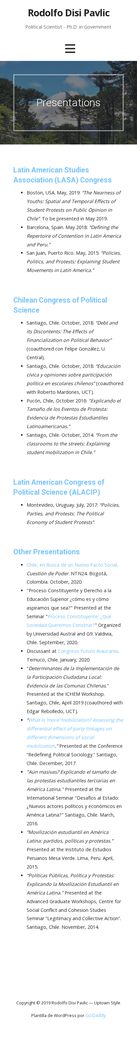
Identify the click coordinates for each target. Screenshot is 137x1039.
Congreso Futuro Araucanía (88, 651)
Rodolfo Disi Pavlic (69, 12)
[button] (70, 48)
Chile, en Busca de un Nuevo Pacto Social (72, 565)
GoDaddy (95, 1015)
